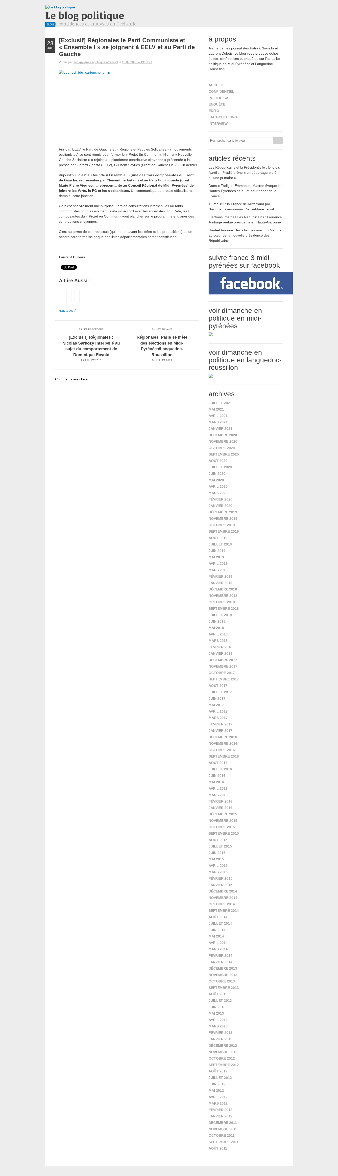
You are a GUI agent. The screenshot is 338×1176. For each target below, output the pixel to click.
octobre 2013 (222, 981)
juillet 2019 (220, 544)
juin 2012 (217, 1084)
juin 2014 (217, 930)
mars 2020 (218, 493)
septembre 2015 (224, 833)
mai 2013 (216, 1013)
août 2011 (218, 1148)
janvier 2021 (220, 429)
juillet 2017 (220, 692)
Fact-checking (223, 117)
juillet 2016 (220, 769)
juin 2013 (217, 1007)
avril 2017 (218, 711)
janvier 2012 (220, 1116)
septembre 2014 (224, 911)
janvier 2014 (220, 962)
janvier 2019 (220, 583)
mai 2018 (216, 628)
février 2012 (220, 1110)
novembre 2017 (223, 666)
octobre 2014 (222, 904)
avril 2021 (218, 416)
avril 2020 (218, 486)
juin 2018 (217, 621)
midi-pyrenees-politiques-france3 (95, 62)
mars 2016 (218, 795)
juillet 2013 (220, 1000)
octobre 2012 (222, 1058)
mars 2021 (218, 422)
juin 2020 (217, 474)
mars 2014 (218, 949)
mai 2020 (216, 480)
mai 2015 (216, 859)
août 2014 (218, 917)
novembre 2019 (223, 519)
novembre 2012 (223, 1052)
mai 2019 (216, 557)
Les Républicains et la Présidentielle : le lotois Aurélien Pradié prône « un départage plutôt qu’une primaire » (244, 172)
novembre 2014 (223, 898)
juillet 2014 (220, 923)
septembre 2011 (224, 1142)
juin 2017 (217, 698)
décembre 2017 (223, 660)
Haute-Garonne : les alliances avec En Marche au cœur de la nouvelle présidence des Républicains (245, 235)
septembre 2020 (224, 454)
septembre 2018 (224, 608)
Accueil (216, 85)
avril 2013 (218, 1020)
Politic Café (221, 98)
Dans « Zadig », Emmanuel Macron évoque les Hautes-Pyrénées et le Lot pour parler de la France (245, 191)
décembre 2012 (223, 1045)
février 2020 (220, 499)
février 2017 (220, 724)
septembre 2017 (224, 679)
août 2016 (218, 763)
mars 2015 (218, 872)
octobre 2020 (222, 448)
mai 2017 (216, 705)
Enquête (217, 104)
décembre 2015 (223, 814)
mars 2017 (218, 718)
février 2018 (220, 647)
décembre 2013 (223, 968)
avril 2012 (218, 1097)
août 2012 (218, 1071)
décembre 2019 (223, 512)
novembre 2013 (223, 975)
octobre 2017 (222, 673)
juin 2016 (217, 776)
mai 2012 (216, 1090)
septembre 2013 (224, 988)
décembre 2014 (223, 891)
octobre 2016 (222, 750)
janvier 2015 (220, 885)
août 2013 (218, 994)
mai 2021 (216, 409)
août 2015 (218, 840)
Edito (214, 111)
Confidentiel (221, 91)
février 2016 (220, 801)
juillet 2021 (220, 403)
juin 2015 (217, 853)
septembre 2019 (224, 531)
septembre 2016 (224, 756)
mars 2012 (218, 1103)
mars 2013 (218, 1026)
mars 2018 (218, 641)
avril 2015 (218, 866)
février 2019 (220, 576)
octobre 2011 (222, 1135)
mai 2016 (216, 782)
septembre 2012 (224, 1065)
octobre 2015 (222, 827)
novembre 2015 (223, 821)
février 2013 (220, 1033)
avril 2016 (218, 788)
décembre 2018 (223, 589)
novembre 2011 (223, 1129)
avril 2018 (218, 634)
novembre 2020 (223, 441)
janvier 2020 (220, 506)
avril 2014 (218, 943)
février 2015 (220, 878)
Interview (218, 124)
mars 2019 (218, 570)
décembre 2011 (223, 1123)
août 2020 (218, 461)
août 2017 (218, 686)
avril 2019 (218, 564)
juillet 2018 (220, 615)
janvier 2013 (220, 1039)
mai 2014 (216, 936)
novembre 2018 (223, 596)
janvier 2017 (220, 731)
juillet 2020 (220, 467)
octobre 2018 (222, 602)
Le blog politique (84, 15)
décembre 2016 (223, 737)
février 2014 (220, 956)
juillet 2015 (220, 846)
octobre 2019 (222, 525)
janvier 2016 (220, 808)
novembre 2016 (223, 743)
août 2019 (218, 538)
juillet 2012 (220, 1078)
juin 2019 (217, 551)
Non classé (67, 310)
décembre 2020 (223, 435)
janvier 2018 (220, 653)
